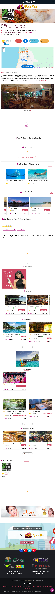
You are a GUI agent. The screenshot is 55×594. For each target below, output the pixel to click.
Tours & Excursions (15, 573)
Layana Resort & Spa (12, 334)
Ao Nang (7, 389)
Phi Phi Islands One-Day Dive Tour (15, 180)
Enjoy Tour (33, 586)
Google (51, 67)
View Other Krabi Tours (28, 157)
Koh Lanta (14, 208)
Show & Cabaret (21, 386)
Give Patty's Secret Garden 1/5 (2, 41)
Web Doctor (6, 586)
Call (19, 41)
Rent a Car (41, 573)
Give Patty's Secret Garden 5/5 (10, 41)
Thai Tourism (40, 586)
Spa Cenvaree (36, 411)
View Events (24, 34)
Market (23, 445)
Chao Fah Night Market (13, 443)
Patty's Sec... (5, 472)
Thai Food (24, 28)
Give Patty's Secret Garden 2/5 (5, 226)
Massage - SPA (21, 415)
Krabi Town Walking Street (39, 443)
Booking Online (38, 591)
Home (2, 72)
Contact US (31, 591)
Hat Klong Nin (37, 208)
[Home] (27, 6)
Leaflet (43, 67)
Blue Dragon (9, 384)
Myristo (12, 586)
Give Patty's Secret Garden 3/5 (6, 41)
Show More (28, 347)
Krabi (11, 213)
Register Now (28, 542)
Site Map (24, 591)
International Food (14, 28)
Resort (23, 336)
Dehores (27, 122)
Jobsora (27, 588)
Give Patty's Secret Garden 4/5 (8, 41)
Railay (8, 313)
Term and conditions (15, 591)
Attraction (24, 210)
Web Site (27, 32)
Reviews (45, 41)
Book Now (34, 41)
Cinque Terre (48, 586)
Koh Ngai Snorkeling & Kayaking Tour (38, 180)
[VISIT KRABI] (27, 356)
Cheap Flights (15, 571)
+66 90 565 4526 (16, 32)
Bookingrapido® (19, 586)
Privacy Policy (5, 591)
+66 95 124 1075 (7, 32)
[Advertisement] (27, 252)
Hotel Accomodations (41, 571)
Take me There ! (28, 66)
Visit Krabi (27, 360)
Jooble (27, 586)
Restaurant (22, 310)
